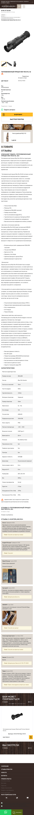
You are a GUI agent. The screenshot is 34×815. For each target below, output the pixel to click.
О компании (4, 766)
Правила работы (6, 779)
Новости (4, 772)
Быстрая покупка (17, 119)
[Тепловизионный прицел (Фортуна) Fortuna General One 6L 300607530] (17, 716)
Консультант (18, 812)
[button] (17, 41)
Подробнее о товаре (6, 106)
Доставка (3, 783)
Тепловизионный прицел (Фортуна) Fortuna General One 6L (16, 730)
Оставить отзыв (22, 78)
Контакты (4, 775)
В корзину (18, 114)
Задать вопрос (9, 110)
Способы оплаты (5, 781)
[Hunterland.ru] (8, 6)
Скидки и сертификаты (7, 790)
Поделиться (25, 76)
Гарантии (3, 785)
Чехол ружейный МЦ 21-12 (19, 133)
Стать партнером (5, 792)
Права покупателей (6, 788)
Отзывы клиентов (6, 769)
